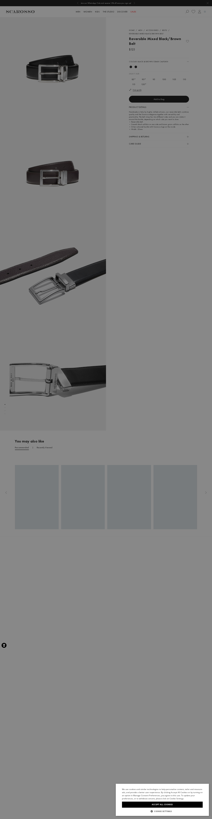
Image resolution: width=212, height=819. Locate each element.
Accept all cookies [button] (162, 804)
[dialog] (106, 409)
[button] (162, 811)
